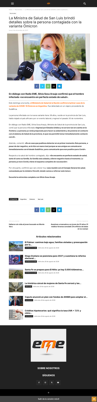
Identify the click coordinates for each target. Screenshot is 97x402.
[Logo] (48, 361)
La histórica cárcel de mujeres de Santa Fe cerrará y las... (53, 283)
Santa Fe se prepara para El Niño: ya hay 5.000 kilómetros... (54, 269)
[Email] (53, 86)
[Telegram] (59, 86)
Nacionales (18, 9)
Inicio (10, 9)
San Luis (40, 199)
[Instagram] (45, 382)
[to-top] (94, 398)
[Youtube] (58, 382)
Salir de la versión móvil (48, 399)
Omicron (32, 199)
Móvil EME (28, 286)
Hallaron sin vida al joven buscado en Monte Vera (26, 225)
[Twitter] (42, 86)
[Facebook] (36, 86)
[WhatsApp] (48, 86)
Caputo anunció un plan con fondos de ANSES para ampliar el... (56, 297)
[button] (12, 3)
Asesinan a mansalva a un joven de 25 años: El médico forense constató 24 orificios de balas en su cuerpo (69, 226)
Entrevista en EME (31, 247)
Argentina (23, 199)
